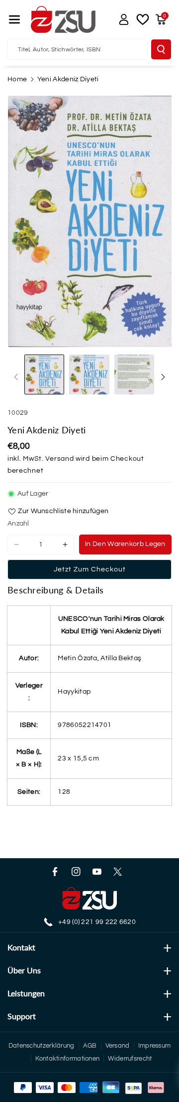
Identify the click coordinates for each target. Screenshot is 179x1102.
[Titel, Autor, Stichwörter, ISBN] (161, 49)
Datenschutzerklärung (41, 1045)
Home (17, 79)
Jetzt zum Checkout (90, 569)
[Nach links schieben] (15, 376)
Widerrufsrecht (130, 1058)
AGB (90, 1045)
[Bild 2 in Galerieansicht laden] (89, 374)
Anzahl (18, 523)
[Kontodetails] (124, 19)
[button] (14, 19)
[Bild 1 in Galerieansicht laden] (44, 374)
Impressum (154, 1045)
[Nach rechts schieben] (163, 376)
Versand (59, 458)
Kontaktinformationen (67, 1058)
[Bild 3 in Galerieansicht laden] (134, 374)
